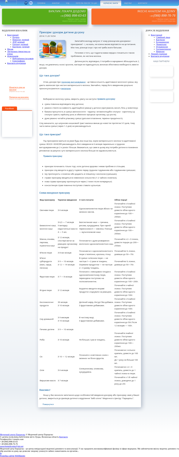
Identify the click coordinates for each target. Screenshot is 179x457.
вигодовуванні (78, 82)
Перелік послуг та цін (86, 3)
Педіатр (15, 37)
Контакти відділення (16, 63)
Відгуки (128, 3)
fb (153, 3)
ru (31, 3)
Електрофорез (18, 61)
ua (26, 3)
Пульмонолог (162, 47)
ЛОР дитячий (18, 42)
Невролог (160, 51)
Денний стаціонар (159, 54)
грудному (65, 82)
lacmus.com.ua (161, 67)
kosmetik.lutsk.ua (161, 92)
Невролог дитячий (20, 40)
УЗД (67, 3)
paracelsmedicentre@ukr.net (11, 446)
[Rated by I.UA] (11, 3)
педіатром (66, 88)
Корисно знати (111, 3)
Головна (41, 3)
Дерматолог (161, 44)
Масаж (10, 49)
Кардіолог (160, 40)
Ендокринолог (162, 42)
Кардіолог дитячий (20, 47)
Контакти (142, 3)
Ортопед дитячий (20, 44)
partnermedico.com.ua (161, 80)
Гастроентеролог (163, 49)
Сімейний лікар (163, 37)
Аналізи (55, 3)
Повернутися (48, 404)
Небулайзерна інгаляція (22, 58)
